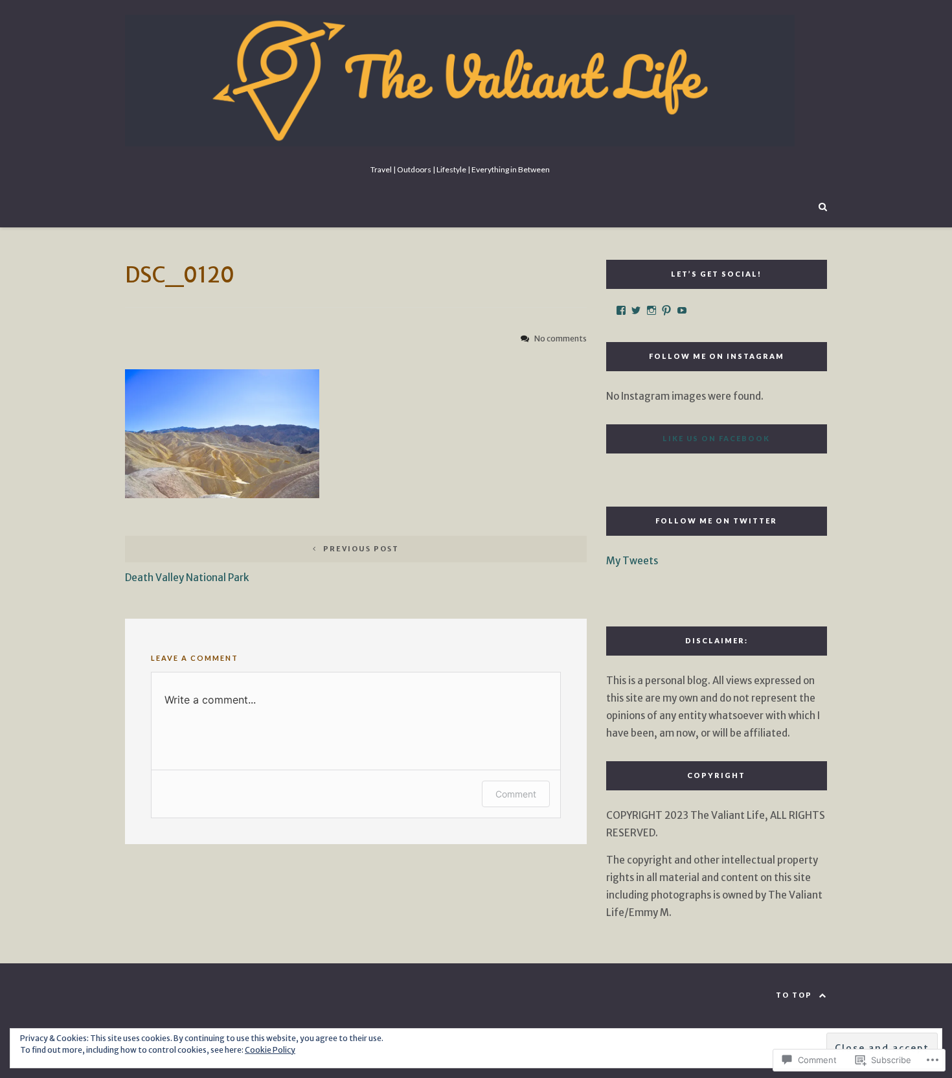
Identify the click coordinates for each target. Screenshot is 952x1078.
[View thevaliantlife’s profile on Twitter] (636, 310)
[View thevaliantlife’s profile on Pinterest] (666, 310)
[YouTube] (682, 310)
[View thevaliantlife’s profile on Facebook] (621, 310)
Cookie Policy (270, 1050)
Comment (515, 793)
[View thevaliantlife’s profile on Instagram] (651, 310)
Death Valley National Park (262, 564)
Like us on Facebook (716, 438)
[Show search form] (823, 205)
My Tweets (632, 561)
